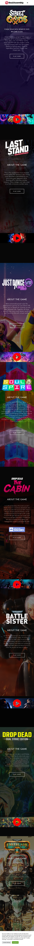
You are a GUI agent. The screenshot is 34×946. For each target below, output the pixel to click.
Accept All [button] (15, 942)
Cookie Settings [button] (6, 942)
